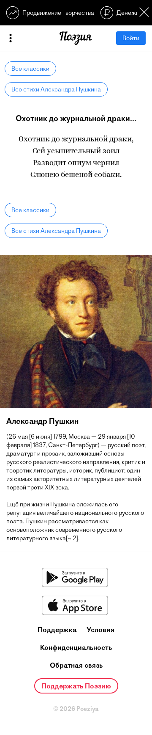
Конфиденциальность (76, 647)
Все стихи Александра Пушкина (56, 89)
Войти (130, 38)
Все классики (30, 68)
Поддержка (57, 629)
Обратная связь (76, 665)
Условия (100, 629)
